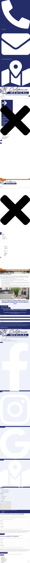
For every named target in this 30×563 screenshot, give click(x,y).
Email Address (2, 526)
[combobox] (15, 98)
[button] (3, 557)
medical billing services (3, 276)
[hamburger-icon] (29, 96)
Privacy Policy (25, 325)
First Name (1, 314)
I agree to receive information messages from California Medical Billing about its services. (12, 529)
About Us (3, 234)
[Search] (1, 143)
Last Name (1, 317)
